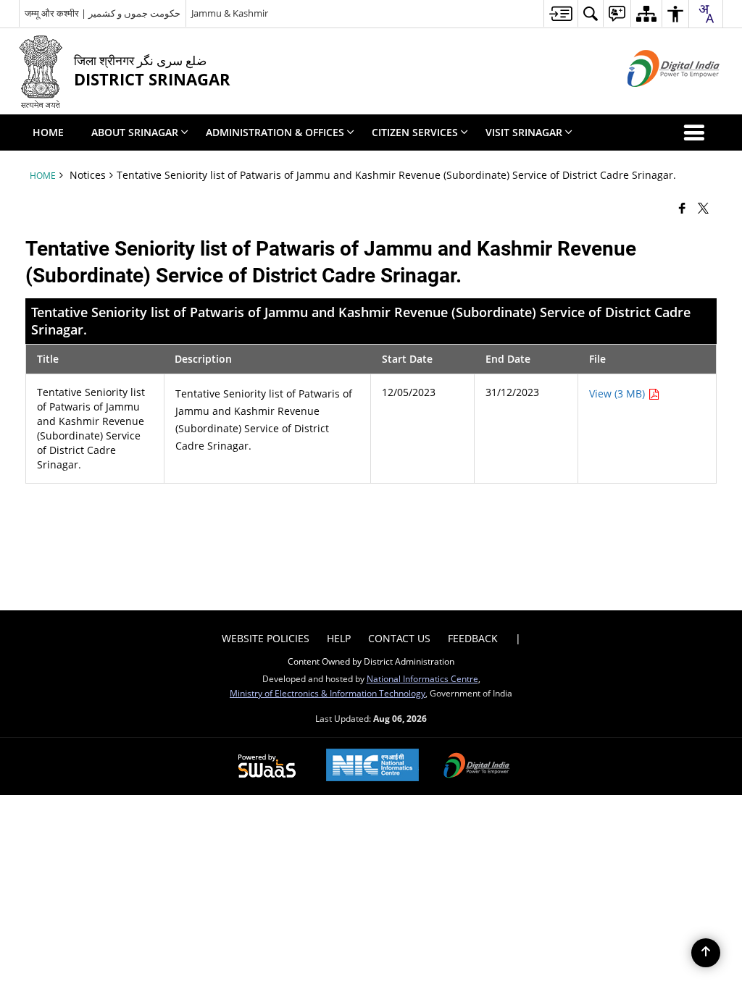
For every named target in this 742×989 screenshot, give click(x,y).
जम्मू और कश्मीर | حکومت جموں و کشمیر (102, 13)
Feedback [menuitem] (473, 638)
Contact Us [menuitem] (399, 638)
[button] (697, 132)
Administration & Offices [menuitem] (275, 132)
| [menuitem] (518, 638)
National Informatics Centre (422, 678)
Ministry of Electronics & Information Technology (327, 693)
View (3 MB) (618, 393)
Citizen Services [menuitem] (415, 132)
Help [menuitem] (339, 638)
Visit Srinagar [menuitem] (523, 132)
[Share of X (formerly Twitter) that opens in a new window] (703, 208)
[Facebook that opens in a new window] (682, 208)
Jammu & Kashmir (229, 13)
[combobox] (705, 14)
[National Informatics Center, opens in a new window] (372, 766)
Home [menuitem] (48, 132)
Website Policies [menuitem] (265, 638)
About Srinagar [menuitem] (134, 132)
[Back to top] (705, 952)
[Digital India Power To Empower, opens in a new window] (477, 766)
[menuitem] (560, 13)
